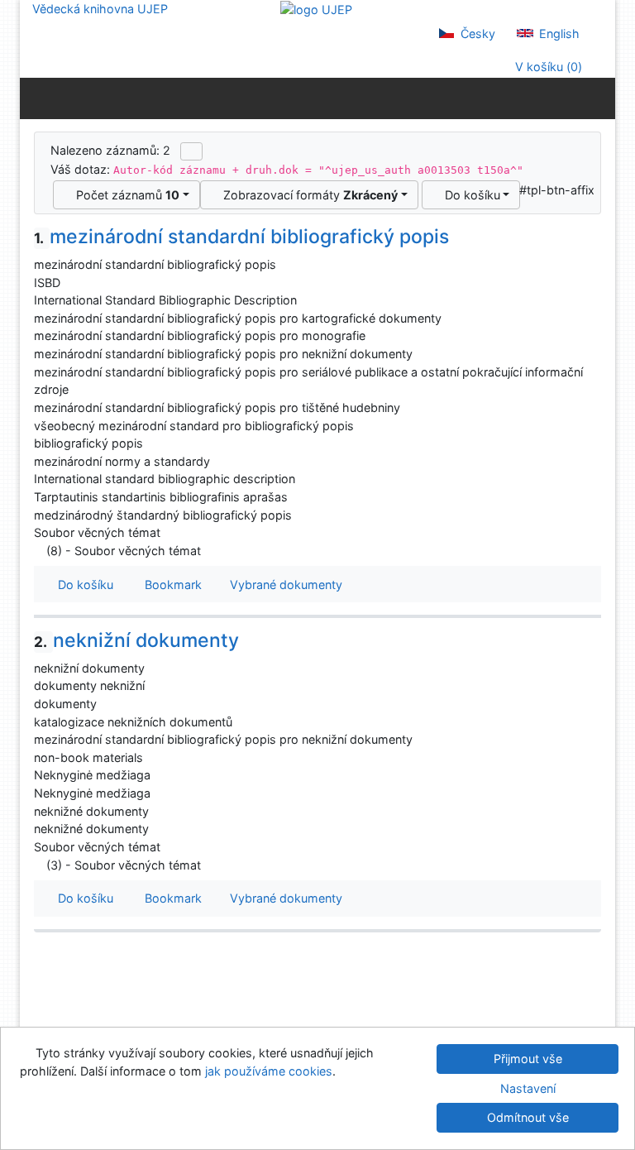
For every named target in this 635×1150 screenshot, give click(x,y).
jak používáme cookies (268, 1071)
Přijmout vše (528, 1059)
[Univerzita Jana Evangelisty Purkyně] (316, 9)
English (558, 33)
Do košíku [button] (82, 584)
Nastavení (528, 1088)
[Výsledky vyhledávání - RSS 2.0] (191, 151)
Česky (476, 33)
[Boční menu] (36, 97)
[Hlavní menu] (599, 97)
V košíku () (547, 67)
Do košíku (469, 195)
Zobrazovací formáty (307, 195)
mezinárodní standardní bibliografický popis (241, 236)
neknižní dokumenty (136, 640)
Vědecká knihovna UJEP (100, 9)
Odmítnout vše (528, 1117)
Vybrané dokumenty (284, 584)
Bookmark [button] (170, 584)
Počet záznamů (124, 195)
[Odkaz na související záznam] (38, 551)
